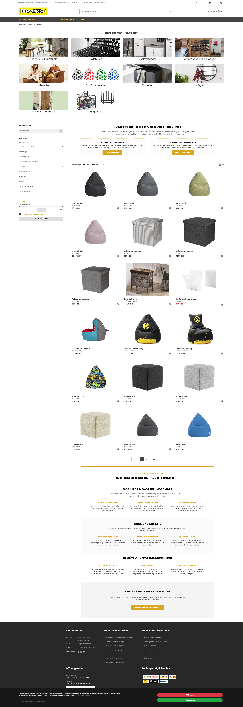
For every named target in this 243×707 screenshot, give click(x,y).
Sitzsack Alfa (77, 203)
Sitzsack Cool (78, 396)
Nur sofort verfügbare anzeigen (33, 214)
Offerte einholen (112, 152)
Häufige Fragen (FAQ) (114, 650)
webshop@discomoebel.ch (87, 648)
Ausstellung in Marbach (153, 638)
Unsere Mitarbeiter (151, 650)
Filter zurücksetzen (41, 219)
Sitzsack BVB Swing (184, 348)
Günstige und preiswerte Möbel (156, 642)
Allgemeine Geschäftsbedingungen (119, 638)
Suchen (172, 11)
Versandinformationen (114, 658)
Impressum (110, 654)
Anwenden (41, 210)
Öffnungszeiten (150, 646)
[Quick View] (103, 195)
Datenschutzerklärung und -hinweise (32, 701)
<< (133, 459)
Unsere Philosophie (151, 654)
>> (161, 459)
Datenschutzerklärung (83, 695)
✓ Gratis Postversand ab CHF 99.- (65, 3)
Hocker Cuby (129, 396)
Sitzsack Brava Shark (81, 348)
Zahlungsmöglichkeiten (115, 662)
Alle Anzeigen (23, 142)
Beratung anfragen (182, 152)
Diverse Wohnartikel (35, 24)
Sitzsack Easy (130, 444)
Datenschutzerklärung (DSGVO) (118, 642)
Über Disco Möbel (150, 658)
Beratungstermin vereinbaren (147, 607)
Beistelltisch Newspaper (186, 299)
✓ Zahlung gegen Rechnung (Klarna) (94, 3)
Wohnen (22, 24)
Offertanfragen (217, 11)
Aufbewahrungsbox (132, 251)
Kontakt (84, 19)
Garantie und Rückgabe (115, 646)
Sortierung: (76, 165)
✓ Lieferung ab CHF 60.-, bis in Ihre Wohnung (33, 3)
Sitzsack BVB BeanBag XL (134, 348)
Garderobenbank (131, 299)
